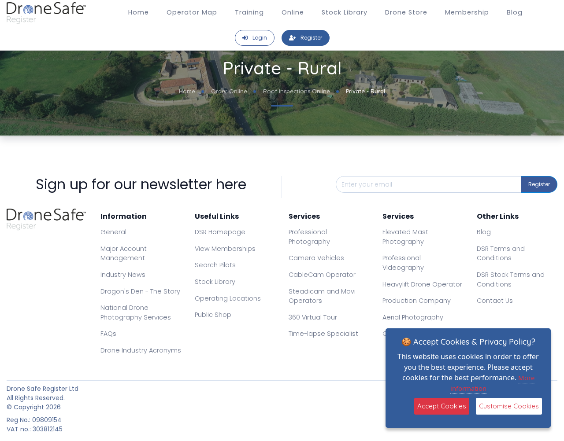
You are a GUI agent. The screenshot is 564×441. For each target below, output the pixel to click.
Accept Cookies (441, 406)
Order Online (229, 91)
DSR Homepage (220, 232)
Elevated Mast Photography (405, 237)
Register (539, 184)
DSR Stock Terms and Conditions (511, 279)
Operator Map (192, 12)
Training (249, 12)
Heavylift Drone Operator (422, 284)
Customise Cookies (509, 406)
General (113, 232)
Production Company (416, 300)
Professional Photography (309, 237)
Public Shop (213, 314)
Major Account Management (123, 253)
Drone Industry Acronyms (140, 350)
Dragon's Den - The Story (140, 291)
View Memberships (225, 248)
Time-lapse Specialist (323, 333)
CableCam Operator (322, 274)
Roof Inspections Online (296, 91)
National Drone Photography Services (135, 312)
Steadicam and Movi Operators (322, 296)
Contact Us (495, 300)
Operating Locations (228, 298)
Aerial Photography (412, 317)
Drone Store (406, 12)
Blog (515, 12)
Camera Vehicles (316, 258)
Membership (467, 12)
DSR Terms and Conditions (501, 253)
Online (293, 12)
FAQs (108, 333)
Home (138, 12)
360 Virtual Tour (313, 317)
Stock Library (344, 12)
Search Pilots (215, 265)
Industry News (122, 274)
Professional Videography (403, 263)
